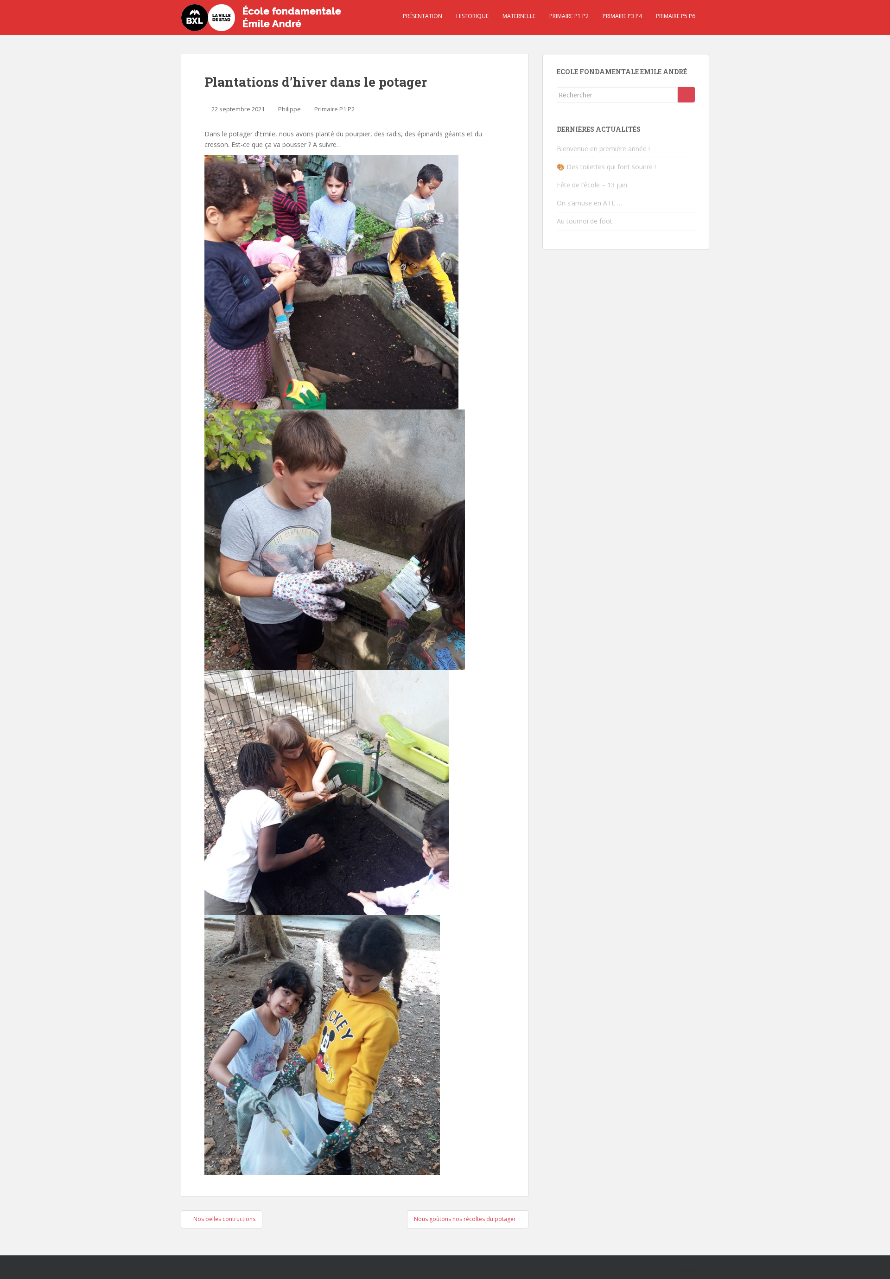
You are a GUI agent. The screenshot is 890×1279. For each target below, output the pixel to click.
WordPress (694, 1269)
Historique (472, 16)
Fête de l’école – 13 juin (592, 184)
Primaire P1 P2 (569, 16)
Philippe (289, 109)
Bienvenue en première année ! (603, 148)
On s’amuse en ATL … (589, 202)
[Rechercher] (686, 94)
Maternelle (518, 16)
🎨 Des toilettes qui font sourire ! (606, 166)
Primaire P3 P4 (622, 16)
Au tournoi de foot (584, 221)
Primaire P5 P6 (675, 16)
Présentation (422, 16)
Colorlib (631, 1269)
